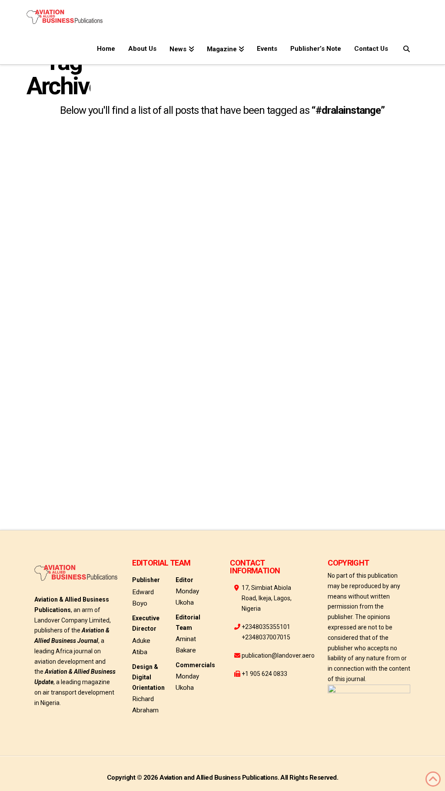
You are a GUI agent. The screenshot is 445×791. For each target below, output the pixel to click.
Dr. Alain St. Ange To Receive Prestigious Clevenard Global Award (87, 305)
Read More (53, 383)
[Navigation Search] (406, 47)
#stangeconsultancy (64, 491)
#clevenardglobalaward (71, 431)
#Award (45, 411)
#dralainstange (57, 471)
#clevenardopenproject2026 (75, 451)
